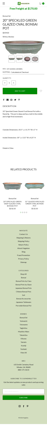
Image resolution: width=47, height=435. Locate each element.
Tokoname (24, 324)
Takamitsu (23, 335)
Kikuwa (23, 339)
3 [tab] (24, 212)
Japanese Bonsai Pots (23, 288)
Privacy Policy (23, 259)
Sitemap (23, 262)
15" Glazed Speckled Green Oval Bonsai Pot (34, 203)
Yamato (23, 342)
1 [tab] (20, 212)
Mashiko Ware (23, 331)
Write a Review (8, 37)
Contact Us (23, 234)
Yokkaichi (23, 321)
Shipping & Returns (24, 238)
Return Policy (23, 245)
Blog (23, 252)
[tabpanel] (12, 193)
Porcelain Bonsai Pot (23, 306)
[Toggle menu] (3, 3)
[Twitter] (15, 100)
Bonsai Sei (23, 317)
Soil (23, 295)
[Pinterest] (19, 100)
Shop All (23, 274)
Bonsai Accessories (23, 299)
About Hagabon (23, 248)
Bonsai (23, 277)
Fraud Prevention (23, 255)
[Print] (11, 100)
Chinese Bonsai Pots (23, 292)
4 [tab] (26, 212)
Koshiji (23, 346)
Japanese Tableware (23, 302)
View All (23, 353)
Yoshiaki (23, 349)
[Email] (7, 100)
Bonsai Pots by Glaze (23, 285)
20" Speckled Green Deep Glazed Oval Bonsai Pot (12, 203)
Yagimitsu (23, 328)
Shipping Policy (23, 241)
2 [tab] (22, 212)
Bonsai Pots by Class (23, 281)
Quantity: (7, 78)
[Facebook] (4, 100)
